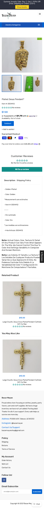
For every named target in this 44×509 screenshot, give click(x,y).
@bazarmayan (17, 423)
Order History (7, 460)
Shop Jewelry (22, 7)
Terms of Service (8, 449)
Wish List (5, 464)
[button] (7, 108)
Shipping (5, 442)
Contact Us (6, 468)
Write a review (22, 169)
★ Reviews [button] (42, 256)
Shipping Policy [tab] (24, 180)
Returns (5, 446)
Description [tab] (9, 180)
